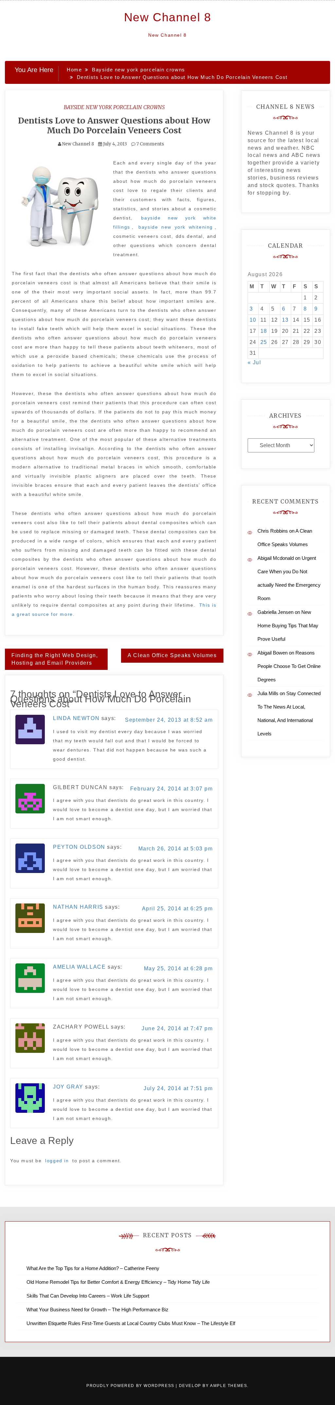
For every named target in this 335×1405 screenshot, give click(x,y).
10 (253, 320)
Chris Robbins (272, 531)
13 (285, 320)
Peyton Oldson (79, 847)
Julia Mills (267, 693)
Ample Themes (228, 1385)
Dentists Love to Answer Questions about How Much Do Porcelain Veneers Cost (114, 125)
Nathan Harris (78, 907)
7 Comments (149, 144)
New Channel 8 (167, 17)
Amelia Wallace (79, 967)
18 (263, 331)
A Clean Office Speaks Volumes (172, 655)
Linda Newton (76, 718)
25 (263, 342)
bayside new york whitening (175, 227)
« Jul (254, 362)
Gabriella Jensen (275, 612)
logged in (57, 1160)
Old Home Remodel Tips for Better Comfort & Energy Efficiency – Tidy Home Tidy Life (118, 1282)
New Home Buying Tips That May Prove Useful (287, 625)
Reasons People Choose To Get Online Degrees (289, 666)
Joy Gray (68, 1087)
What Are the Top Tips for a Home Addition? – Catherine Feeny (92, 1268)
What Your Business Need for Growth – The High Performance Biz (97, 1309)
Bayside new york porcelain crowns (114, 107)
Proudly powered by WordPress (131, 1385)
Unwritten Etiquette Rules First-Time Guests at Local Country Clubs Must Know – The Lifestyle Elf (130, 1323)
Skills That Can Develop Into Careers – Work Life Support (87, 1296)
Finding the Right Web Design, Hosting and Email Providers (54, 659)
